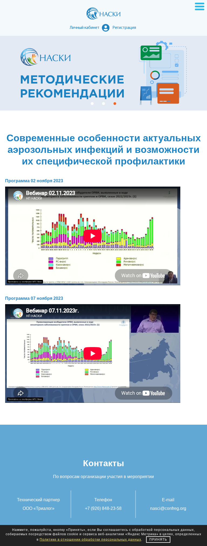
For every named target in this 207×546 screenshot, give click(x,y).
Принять (158, 539)
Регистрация (124, 28)
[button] (92, 103)
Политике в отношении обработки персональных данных (90, 539)
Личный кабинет (84, 28)
